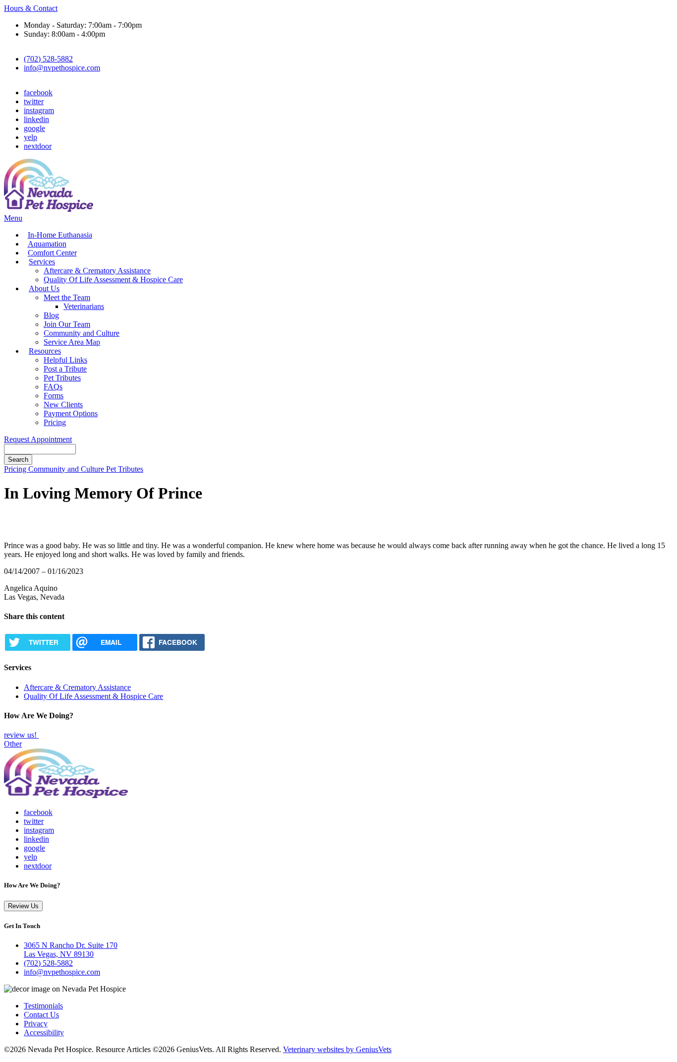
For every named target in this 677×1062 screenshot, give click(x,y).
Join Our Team (67, 324)
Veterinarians (83, 306)
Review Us (23, 906)
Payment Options (71, 413)
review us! (21, 735)
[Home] (48, 209)
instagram (39, 110)
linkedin (36, 119)
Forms (53, 395)
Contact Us (41, 1014)
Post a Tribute (65, 369)
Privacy (36, 1023)
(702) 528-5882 (48, 59)
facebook (38, 92)
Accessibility (44, 1032)
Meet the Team (67, 297)
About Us (44, 288)
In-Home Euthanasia (60, 235)
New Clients (63, 404)
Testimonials (43, 1005)
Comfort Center (52, 253)
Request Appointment (38, 439)
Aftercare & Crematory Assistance (97, 270)
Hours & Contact (30, 8)
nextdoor (38, 146)
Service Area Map (72, 342)
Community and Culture (81, 333)
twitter (34, 101)
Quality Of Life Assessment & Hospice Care (113, 279)
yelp (30, 137)
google (34, 128)
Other (13, 744)
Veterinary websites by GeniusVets (337, 1049)
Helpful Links (65, 360)
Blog (51, 315)
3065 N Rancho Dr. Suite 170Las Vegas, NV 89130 (70, 949)
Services (42, 261)
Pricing (55, 422)
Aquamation (47, 244)
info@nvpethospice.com (62, 67)
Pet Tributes (62, 378)
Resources (45, 351)
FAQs (53, 386)
